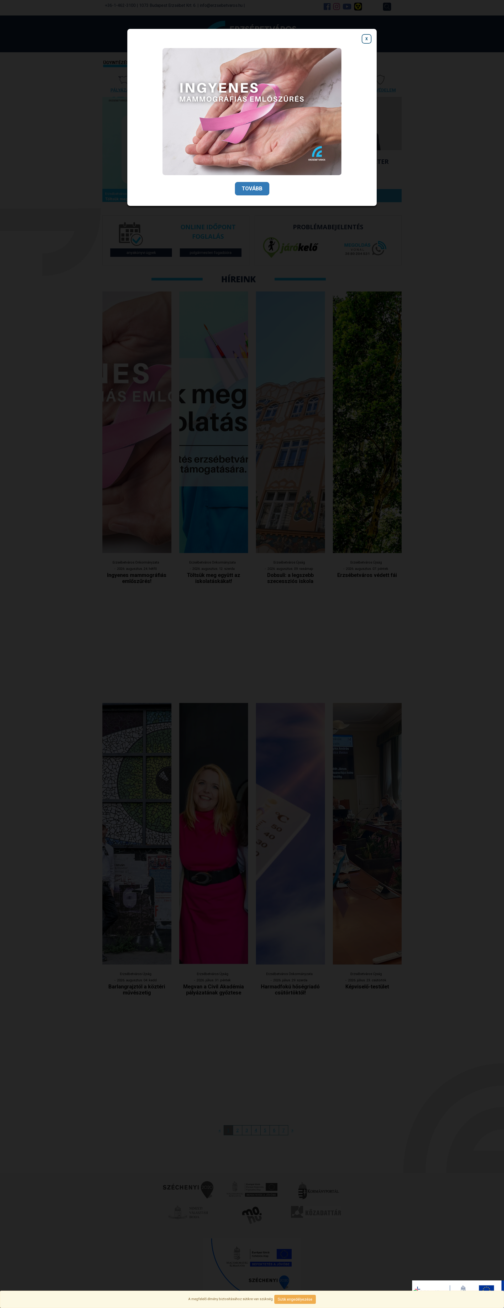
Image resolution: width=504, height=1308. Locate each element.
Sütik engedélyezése (295, 1299)
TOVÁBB (252, 188)
